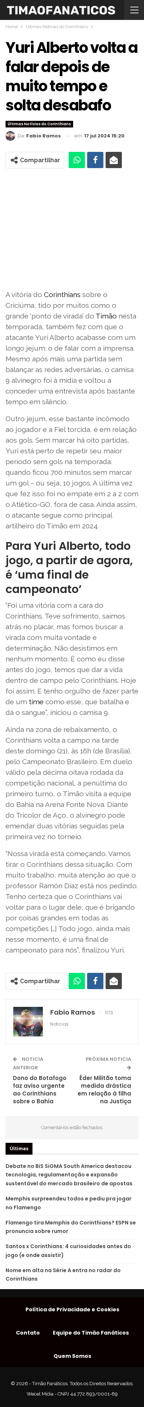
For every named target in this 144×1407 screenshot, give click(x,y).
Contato (28, 1332)
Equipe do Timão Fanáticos (91, 1332)
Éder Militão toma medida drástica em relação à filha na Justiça (104, 1089)
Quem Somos (72, 1356)
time (36, 702)
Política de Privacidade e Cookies (72, 1309)
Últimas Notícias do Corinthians (39, 124)
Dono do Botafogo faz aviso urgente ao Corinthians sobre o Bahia (39, 1089)
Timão (106, 316)
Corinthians (62, 294)
